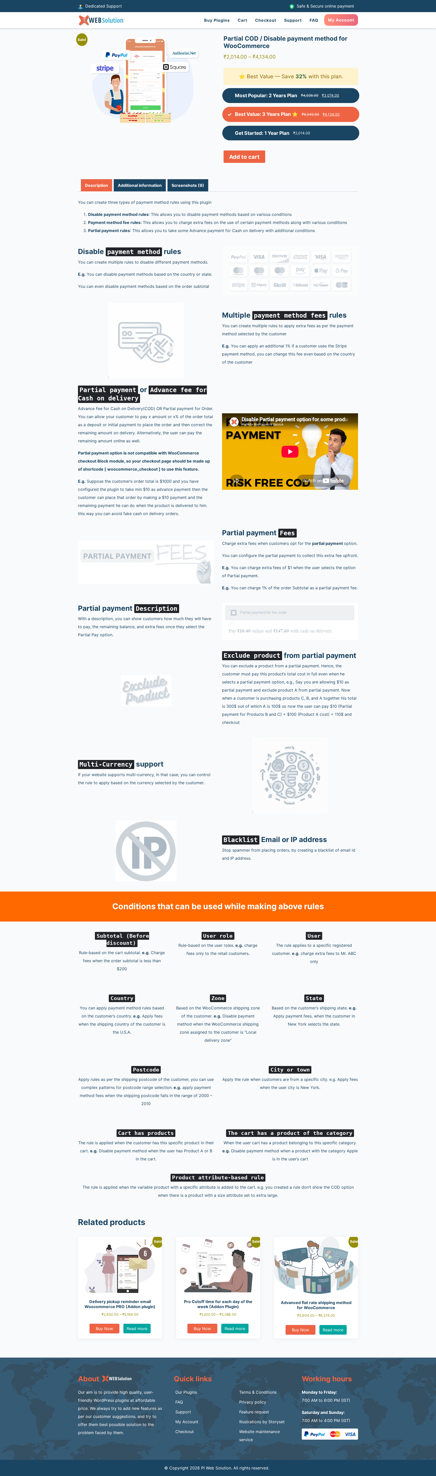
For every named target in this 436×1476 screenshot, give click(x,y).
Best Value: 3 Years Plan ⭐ (266, 114)
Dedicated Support (103, 6)
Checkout (265, 20)
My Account (341, 19)
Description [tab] (96, 185)
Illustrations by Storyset (262, 1421)
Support (293, 20)
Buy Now (104, 1328)
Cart (242, 20)
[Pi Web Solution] (100, 19)
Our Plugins (186, 1392)
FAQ (314, 20)
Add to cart (244, 157)
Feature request (254, 1411)
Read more (137, 1328)
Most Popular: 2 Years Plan (266, 95)
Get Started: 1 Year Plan (262, 133)
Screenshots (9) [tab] (188, 185)
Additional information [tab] (140, 185)
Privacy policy (252, 1402)
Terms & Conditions (258, 1392)
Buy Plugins (217, 20)
